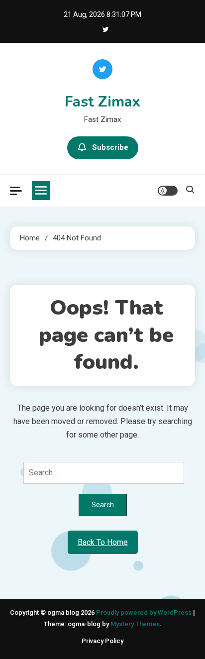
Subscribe (110, 147)
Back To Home (103, 542)
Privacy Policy (102, 641)
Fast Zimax (102, 102)
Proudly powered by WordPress (144, 612)
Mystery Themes (135, 624)
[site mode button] (168, 191)
